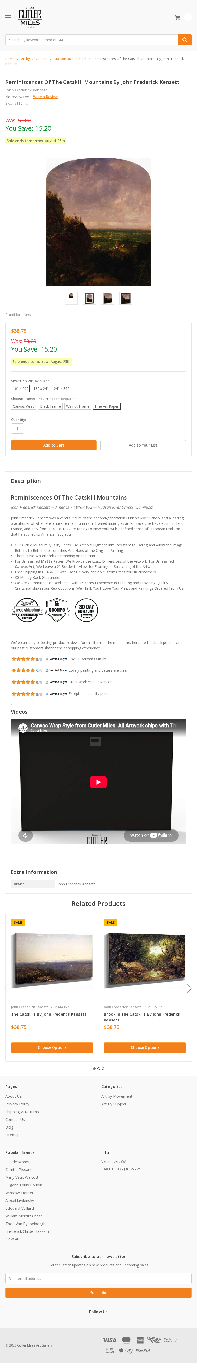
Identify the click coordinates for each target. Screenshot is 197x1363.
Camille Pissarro (19, 1169)
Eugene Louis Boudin (23, 1184)
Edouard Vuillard (19, 1208)
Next (189, 989)
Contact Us (15, 1119)
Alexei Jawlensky (19, 1200)
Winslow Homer (19, 1192)
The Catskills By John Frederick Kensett (48, 1014)
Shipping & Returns (22, 1111)
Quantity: (18, 419)
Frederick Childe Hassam (27, 1231)
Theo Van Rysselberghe (26, 1223)
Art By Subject (113, 1103)
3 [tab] (103, 1068)
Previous (7, 989)
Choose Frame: (43, 398)
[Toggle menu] (8, 17)
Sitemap (12, 1134)
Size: (30, 381)
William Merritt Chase (24, 1215)
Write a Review (45, 96)
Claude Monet (17, 1161)
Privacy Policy (17, 1103)
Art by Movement (116, 1096)
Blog (9, 1127)
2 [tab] (98, 1068)
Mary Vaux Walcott (21, 1177)
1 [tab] (94, 1068)
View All (12, 1239)
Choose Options (52, 1047)
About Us (13, 1096)
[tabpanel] (51, 987)
